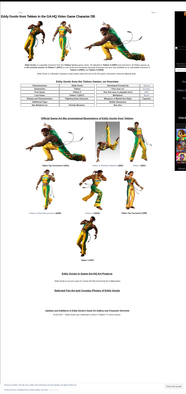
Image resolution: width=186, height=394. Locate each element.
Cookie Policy (54, 390)
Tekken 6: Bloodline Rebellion (105, 166)
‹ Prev (20, 12)
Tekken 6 (136, 166)
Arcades (146, 89)
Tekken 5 (89, 213)
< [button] (178, 57)
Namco (147, 85)
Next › (154, 12)
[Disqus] (87, 358)
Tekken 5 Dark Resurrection (42, 213)
